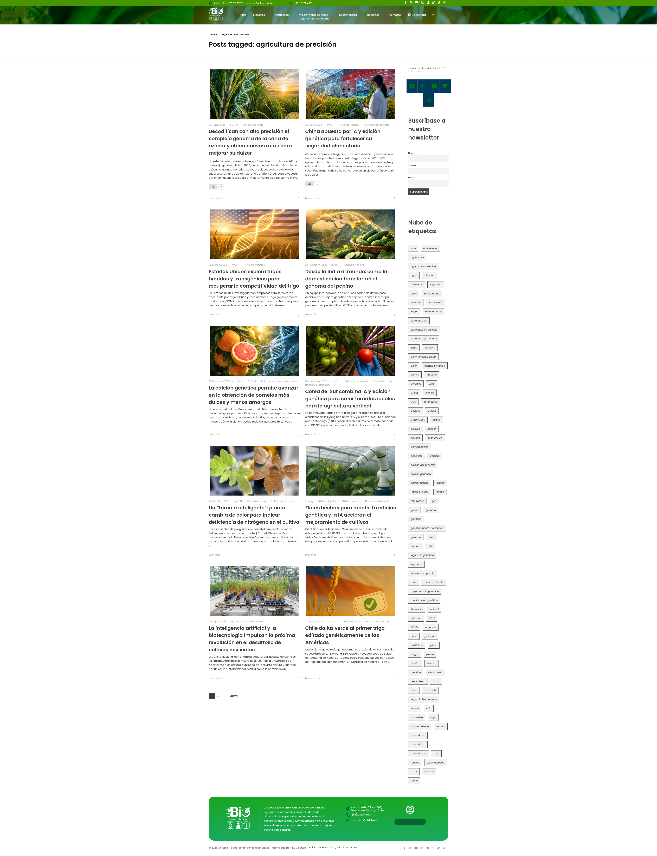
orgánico (430, 627)
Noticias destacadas (376, 125)
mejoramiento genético (425, 591)
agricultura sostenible (423, 266)
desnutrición (435, 438)
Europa (440, 492)
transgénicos (418, 753)
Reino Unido (435, 672)
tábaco (415, 762)
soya (433, 717)
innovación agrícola (422, 573)
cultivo (436, 420)
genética (416, 519)
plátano (431, 663)
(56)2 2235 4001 (303, 3)
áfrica (414, 780)
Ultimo (233, 695)
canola (415, 374)
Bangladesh (435, 302)
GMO (431, 537)
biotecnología (419, 320)
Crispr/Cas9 (418, 420)
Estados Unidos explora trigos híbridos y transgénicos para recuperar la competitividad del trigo (254, 278)
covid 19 (415, 410)
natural (434, 609)
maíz (413, 582)
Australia (416, 302)
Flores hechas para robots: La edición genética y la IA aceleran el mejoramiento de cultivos (350, 514)
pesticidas (417, 645)
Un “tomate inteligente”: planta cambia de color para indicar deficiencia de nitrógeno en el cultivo (254, 514)
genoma (431, 510)
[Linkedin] (445, 86)
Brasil (414, 347)
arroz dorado (431, 293)
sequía (415, 708)
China (414, 392)
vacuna (429, 771)
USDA (414, 771)
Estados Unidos (419, 492)
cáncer (431, 429)
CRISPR (432, 410)
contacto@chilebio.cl (364, 820)
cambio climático (434, 365)
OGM (432, 618)
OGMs (414, 627)
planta (430, 654)
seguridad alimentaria (424, 699)
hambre (415, 546)
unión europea (435, 762)
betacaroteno (433, 311)
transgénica (418, 735)
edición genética (421, 474)
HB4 (430, 546)
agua (414, 275)
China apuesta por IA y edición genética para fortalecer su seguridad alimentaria (343, 138)
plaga (433, 645)
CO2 (413, 402)
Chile (432, 383)
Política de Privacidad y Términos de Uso (333, 847)
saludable (430, 690)
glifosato (416, 537)
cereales (416, 383)
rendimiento (418, 681)
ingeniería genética (422, 555)
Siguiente (224, 696)
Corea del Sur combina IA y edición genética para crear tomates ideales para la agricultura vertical (350, 398)
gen (434, 501)
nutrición (416, 618)
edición (434, 456)
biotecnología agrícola (424, 329)
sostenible (417, 717)
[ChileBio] (218, 14)
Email (411, 177)
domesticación (420, 447)
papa (414, 636)
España (440, 483)
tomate (440, 726)
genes (414, 510)
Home (213, 34)
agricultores (430, 248)
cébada (415, 438)
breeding (429, 347)
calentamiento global (423, 356)
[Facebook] (412, 86)
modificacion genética (424, 600)
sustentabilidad (420, 726)
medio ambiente (433, 582)
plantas (415, 663)
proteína (416, 672)
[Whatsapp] (428, 100)
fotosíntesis (417, 501)
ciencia (429, 392)
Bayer (414, 311)
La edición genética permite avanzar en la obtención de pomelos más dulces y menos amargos (253, 395)
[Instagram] (423, 86)
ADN (413, 248)
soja (428, 708)
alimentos (416, 284)
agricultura (417, 257)
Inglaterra (416, 564)
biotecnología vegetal (424, 338)
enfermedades (419, 483)
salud (414, 690)
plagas (415, 654)
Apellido (412, 165)
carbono (432, 374)
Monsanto (417, 609)
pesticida (429, 636)
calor (414, 365)
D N (236, 125)
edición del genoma (423, 465)
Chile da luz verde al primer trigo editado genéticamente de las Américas (345, 635)
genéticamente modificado (427, 528)
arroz (414, 293)
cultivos (415, 429)
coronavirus (430, 402)
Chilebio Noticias (253, 125)
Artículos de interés (356, 381)
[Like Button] (213, 186)
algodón (429, 275)
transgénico (418, 744)
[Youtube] (434, 86)
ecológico (417, 456)
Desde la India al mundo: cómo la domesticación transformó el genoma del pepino (346, 278)
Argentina (435, 284)
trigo (436, 753)
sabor (436, 681)
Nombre (412, 153)
